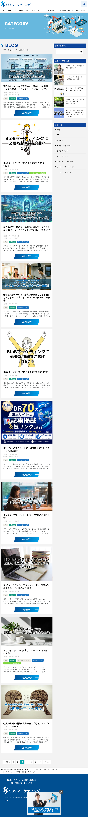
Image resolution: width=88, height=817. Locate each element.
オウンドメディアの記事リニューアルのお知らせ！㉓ (75, 89)
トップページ (7, 10)
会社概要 (51, 10)
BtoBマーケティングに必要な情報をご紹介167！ (26, 372)
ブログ (39, 10)
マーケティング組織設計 (37, 173)
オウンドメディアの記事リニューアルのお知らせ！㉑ (25, 651)
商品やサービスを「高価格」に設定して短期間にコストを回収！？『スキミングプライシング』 (26, 87)
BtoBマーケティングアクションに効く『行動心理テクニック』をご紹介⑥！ (25, 586)
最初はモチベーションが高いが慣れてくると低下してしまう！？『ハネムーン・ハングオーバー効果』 (26, 297)
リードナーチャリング (65, 172)
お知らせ (12, 98)
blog (5, 98)
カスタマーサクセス (24, 660)
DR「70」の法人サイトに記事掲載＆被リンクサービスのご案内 (26, 449)
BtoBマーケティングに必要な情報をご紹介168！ (23, 164)
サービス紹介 (23, 10)
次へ (46, 762)
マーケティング (23, 98)
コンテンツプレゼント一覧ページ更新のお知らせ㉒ (26, 516)
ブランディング (62, 151)
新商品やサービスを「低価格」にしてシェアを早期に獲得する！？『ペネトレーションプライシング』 (26, 230)
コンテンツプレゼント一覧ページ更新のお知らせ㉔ (75, 78)
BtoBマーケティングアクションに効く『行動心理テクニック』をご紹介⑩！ (75, 101)
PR (58, 135)
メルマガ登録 (80, 10)
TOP (16, 769)
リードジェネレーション (65, 167)
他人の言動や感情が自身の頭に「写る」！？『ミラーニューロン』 (26, 725)
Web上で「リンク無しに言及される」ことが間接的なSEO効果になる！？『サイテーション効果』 (75, 113)
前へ (8, 762)
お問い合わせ (65, 10)
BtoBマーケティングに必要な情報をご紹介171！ (75, 67)
